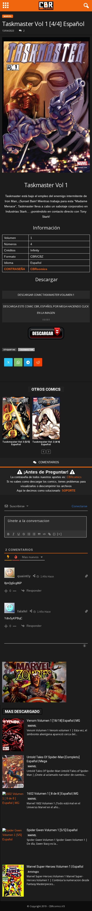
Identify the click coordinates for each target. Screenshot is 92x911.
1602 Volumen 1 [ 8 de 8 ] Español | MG (52, 793)
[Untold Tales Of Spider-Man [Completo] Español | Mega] (13, 771)
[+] (59, 534)
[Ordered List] (28, 534)
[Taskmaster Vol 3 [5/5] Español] (16, 418)
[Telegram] (28, 362)
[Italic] (13, 534)
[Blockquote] (39, 534)
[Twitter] (8, 362)
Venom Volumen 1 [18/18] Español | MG (53, 720)
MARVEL (8, 16)
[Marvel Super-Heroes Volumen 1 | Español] (13, 881)
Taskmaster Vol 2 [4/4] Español (46, 443)
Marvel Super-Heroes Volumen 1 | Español (55, 866)
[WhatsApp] (18, 362)
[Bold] (8, 534)
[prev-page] (43, 451)
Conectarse (79, 506)
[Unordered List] (33, 534)
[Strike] (23, 534)
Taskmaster (26, 349)
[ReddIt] (38, 362)
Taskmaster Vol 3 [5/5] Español (16, 443)
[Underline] (18, 534)
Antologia (33, 871)
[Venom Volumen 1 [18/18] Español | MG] (13, 735)
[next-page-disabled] (48, 451)
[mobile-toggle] (5, 5)
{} (54, 534)
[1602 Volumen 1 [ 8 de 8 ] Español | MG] (13, 808)
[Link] (49, 534)
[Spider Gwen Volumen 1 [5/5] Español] (13, 844)
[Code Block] (44, 534)
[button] (85, 6)
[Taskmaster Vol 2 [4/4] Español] (46, 418)
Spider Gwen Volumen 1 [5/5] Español (52, 830)
